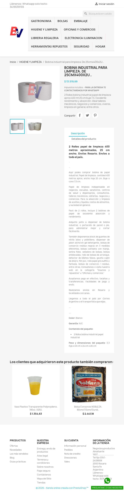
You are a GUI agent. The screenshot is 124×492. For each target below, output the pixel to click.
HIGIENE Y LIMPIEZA (44, 29)
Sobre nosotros (45, 466)
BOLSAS (62, 21)
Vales (67, 461)
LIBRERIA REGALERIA (45, 38)
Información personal (75, 445)
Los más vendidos (19, 453)
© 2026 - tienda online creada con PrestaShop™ (62, 488)
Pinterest (95, 115)
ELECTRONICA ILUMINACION (83, 38)
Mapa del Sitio (44, 478)
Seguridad (81, 46)
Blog (12, 457)
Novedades (16, 449)
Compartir (80, 115)
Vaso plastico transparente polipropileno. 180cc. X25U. (35, 408)
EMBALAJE (81, 21)
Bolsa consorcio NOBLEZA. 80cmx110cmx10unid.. (88, 408)
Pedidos (68, 449)
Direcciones (70, 457)
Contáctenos (44, 474)
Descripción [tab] (78, 133)
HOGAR (100, 46)
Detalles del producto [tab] (84, 138)
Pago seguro (43, 470)
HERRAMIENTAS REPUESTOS (49, 46)
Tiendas (41, 482)
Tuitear (87, 115)
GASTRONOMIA (41, 21)
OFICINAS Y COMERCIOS (79, 29)
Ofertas (14, 445)
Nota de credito (72, 453)
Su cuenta (71, 440)
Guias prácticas (18, 461)
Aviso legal (42, 455)
